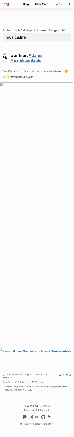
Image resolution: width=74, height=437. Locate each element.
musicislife (49, 387)
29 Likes (39, 382)
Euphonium (10, 387)
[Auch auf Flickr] (60, 374)
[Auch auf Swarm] (63, 374)
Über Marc (41, 4)
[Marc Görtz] (9, 4)
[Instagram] (31, 417)
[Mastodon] (25, 417)
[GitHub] (43, 417)
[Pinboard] (49, 417)
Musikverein (61, 387)
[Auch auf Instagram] (70, 374)
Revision (9, 390)
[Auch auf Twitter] (67, 374)
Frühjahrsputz (24, 387)
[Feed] (69, 4)
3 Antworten (24, 382)
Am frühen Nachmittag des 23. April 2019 (25, 374)
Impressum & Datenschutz (37, 410)
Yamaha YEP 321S (23, 390)
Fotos (58, 4)
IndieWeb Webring (40, 424)
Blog (26, 4)
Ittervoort (7, 378)
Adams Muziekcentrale (26, 58)
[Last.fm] (37, 417)
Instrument (37, 387)
